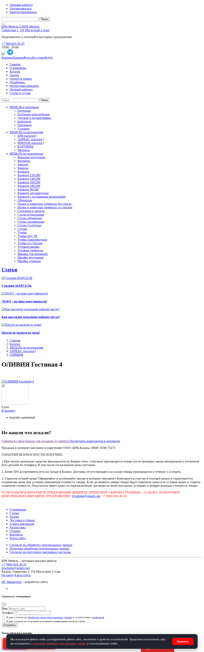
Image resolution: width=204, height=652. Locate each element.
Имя (4, 608)
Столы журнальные (31, 214)
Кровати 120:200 (29, 175)
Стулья (22, 229)
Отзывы (15, 531)
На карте (8, 575)
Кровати (23, 171)
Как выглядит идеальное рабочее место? (31, 317)
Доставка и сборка (22, 520)
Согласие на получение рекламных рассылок (40, 552)
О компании (18, 68)
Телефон (7, 612)
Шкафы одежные (29, 261)
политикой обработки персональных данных (59, 643)
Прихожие (25, 125)
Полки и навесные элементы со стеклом (45, 207)
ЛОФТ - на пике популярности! (24, 301)
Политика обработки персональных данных (40, 548)
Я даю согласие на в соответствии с (55, 617)
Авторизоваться (20, 8)
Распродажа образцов (24, 86)
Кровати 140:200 (29, 178)
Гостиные (24, 110)
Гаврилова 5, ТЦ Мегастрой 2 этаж (25, 30)
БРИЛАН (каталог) (31, 143)
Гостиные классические (34, 114)
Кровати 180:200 (29, 186)
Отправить (9, 625)
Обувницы (25, 200)
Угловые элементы (30, 250)
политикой (98, 617)
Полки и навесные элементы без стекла (44, 203)
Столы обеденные (30, 218)
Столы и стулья (20, 93)
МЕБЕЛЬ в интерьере (24, 107)
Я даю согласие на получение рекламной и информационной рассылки (45, 621)
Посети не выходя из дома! (21, 332)
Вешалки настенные (31, 157)
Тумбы (22, 232)
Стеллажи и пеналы (31, 211)
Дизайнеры (17, 82)
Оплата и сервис (21, 78)
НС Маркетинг (12, 582)
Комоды (23, 168)
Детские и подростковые (34, 118)
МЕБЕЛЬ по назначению (26, 153)
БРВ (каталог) (27, 135)
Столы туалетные (29, 225)
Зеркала (23, 164)
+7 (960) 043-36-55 (14, 564)
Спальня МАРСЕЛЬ (17, 285)
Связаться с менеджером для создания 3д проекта (36, 441)
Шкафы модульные (31, 257)
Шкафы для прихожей (33, 254)
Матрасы (24, 150)
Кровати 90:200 (28, 189)
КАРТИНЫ (25, 146)
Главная (15, 64)
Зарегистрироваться (23, 12)
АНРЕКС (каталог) (31, 139)
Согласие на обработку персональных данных (41, 545)
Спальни (23, 128)
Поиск (44, 19)
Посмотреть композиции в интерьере (95, 441)
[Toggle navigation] (3, 24)
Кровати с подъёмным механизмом (42, 196)
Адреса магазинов (22, 523)
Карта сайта (18, 538)
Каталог (15, 71)
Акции (14, 75)
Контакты (16, 534)
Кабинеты (24, 121)
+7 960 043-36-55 (13, 43)
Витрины (24, 161)
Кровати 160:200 (29, 182)
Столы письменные (31, 221)
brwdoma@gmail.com (86, 496)
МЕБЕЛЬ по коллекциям (26, 132)
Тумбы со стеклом (30, 243)
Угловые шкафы (28, 246)
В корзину (9, 410)
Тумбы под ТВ (27, 236)
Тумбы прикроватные (32, 239)
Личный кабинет (21, 5)
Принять (183, 641)
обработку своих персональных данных (49, 617)
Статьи (9, 269)
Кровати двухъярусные (33, 193)
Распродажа (18, 527)
